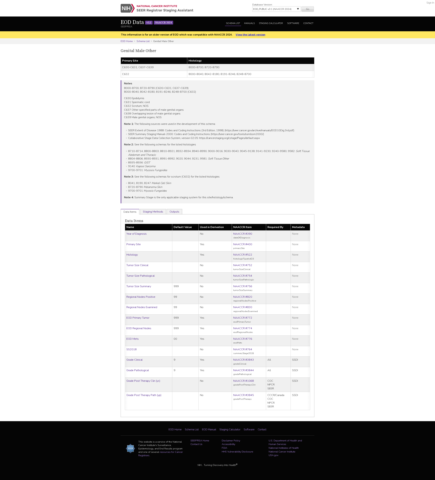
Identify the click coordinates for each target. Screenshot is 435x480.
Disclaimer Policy (231, 440)
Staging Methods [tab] (153, 212)
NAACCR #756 (242, 286)
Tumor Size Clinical (137, 265)
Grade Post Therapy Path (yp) (143, 395)
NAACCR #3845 (243, 395)
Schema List (233, 23)
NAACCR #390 (242, 234)
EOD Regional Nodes (138, 328)
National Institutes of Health (284, 448)
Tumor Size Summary (138, 286)
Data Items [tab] (130, 212)
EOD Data (146, 22)
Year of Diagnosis (136, 234)
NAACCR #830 (242, 307)
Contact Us (196, 444)
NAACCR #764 (242, 349)
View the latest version (250, 34)
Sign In (430, 3)
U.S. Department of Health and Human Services (285, 442)
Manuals (249, 23)
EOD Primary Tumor (137, 318)
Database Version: (262, 4)
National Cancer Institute (282, 451)
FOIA (224, 448)
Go (307, 9)
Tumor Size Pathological (140, 276)
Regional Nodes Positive (140, 297)
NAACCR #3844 (243, 370)
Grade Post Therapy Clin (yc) (143, 381)
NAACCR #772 (242, 318)
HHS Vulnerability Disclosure (237, 451)
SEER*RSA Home (199, 440)
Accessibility (228, 444)
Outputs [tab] (174, 212)
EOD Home (127, 41)
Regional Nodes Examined (141, 307)
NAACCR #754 (242, 276)
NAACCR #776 (242, 339)
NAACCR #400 (242, 244)
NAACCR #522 (242, 255)
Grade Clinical (134, 360)
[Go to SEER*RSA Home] (159, 8)
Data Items (134, 221)
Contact (308, 23)
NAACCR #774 (242, 328)
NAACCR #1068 (243, 381)
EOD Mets (132, 339)
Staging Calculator (271, 23)
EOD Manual (209, 429)
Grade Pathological (137, 370)
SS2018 (131, 349)
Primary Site (133, 244)
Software (293, 23)
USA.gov (273, 455)
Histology (132, 255)
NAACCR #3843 (243, 360)
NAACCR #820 (242, 297)
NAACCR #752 (242, 265)
